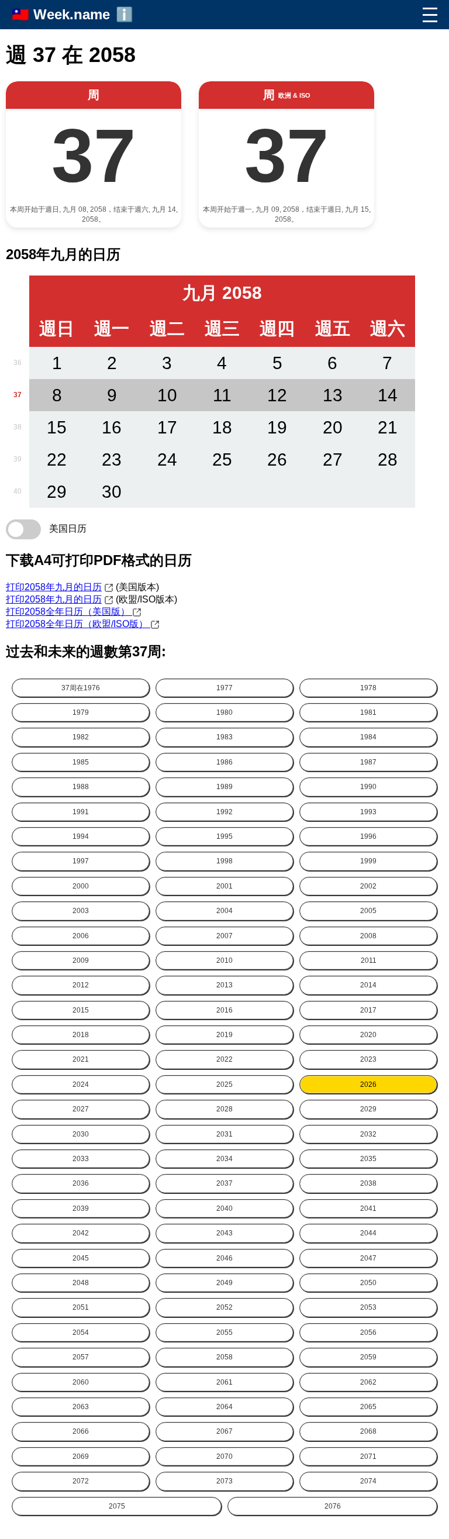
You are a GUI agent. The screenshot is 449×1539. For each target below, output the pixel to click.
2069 (80, 1456)
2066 (80, 1431)
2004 (224, 911)
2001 (224, 886)
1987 (368, 762)
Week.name (71, 14)
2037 (224, 1183)
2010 (224, 960)
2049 (224, 1283)
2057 (80, 1357)
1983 (224, 737)
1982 (80, 737)
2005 (368, 911)
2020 (368, 1035)
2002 (368, 886)
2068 (368, 1431)
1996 (368, 836)
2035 (368, 1159)
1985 (80, 762)
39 (17, 459)
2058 (224, 1357)
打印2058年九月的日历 (54, 587)
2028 (224, 1109)
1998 (224, 861)
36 (17, 363)
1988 (80, 787)
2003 (80, 911)
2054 (80, 1332)
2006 (80, 936)
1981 (368, 712)
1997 (80, 861)
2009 (80, 960)
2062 (368, 1382)
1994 (80, 836)
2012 (80, 985)
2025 (224, 1084)
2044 (368, 1233)
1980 (224, 712)
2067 (224, 1431)
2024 (80, 1084)
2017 (368, 1010)
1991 (80, 812)
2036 (80, 1183)
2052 (224, 1307)
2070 (224, 1456)
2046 (224, 1258)
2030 (80, 1134)
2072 (80, 1481)
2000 (80, 886)
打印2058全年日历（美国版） (69, 612)
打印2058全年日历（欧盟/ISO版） (78, 624)
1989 (224, 787)
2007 (224, 936)
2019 (224, 1035)
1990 (368, 787)
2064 (224, 1407)
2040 (224, 1208)
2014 (368, 985)
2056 (368, 1332)
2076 (332, 1506)
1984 (368, 737)
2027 (80, 1109)
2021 (80, 1059)
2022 (224, 1059)
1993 (368, 812)
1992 (224, 812)
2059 (368, 1357)
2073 (224, 1481)
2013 (224, 985)
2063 (80, 1407)
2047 (368, 1258)
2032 (368, 1134)
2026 (368, 1084)
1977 (224, 688)
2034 (224, 1159)
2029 (368, 1109)
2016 (224, 1010)
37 (17, 395)
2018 (80, 1035)
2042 (80, 1233)
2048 (80, 1283)
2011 (369, 960)
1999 (368, 861)
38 (17, 427)
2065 (368, 1407)
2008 (368, 936)
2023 (368, 1059)
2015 (80, 1010)
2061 (224, 1382)
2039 (80, 1208)
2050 (368, 1283)
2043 (224, 1233)
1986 (224, 762)
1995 (224, 836)
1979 (80, 712)
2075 (117, 1506)
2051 (80, 1307)
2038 (368, 1183)
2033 (80, 1159)
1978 (368, 688)
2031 (224, 1134)
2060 (80, 1382)
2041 (368, 1208)
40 (17, 491)
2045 (80, 1258)
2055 (224, 1332)
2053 (368, 1307)
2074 (368, 1481)
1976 (80, 688)
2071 (368, 1456)
